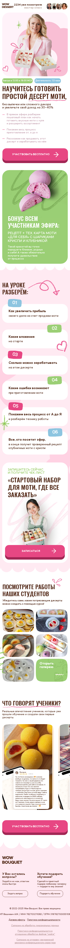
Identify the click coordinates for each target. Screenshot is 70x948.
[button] (53, 670)
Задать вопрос (15, 894)
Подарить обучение (50, 894)
